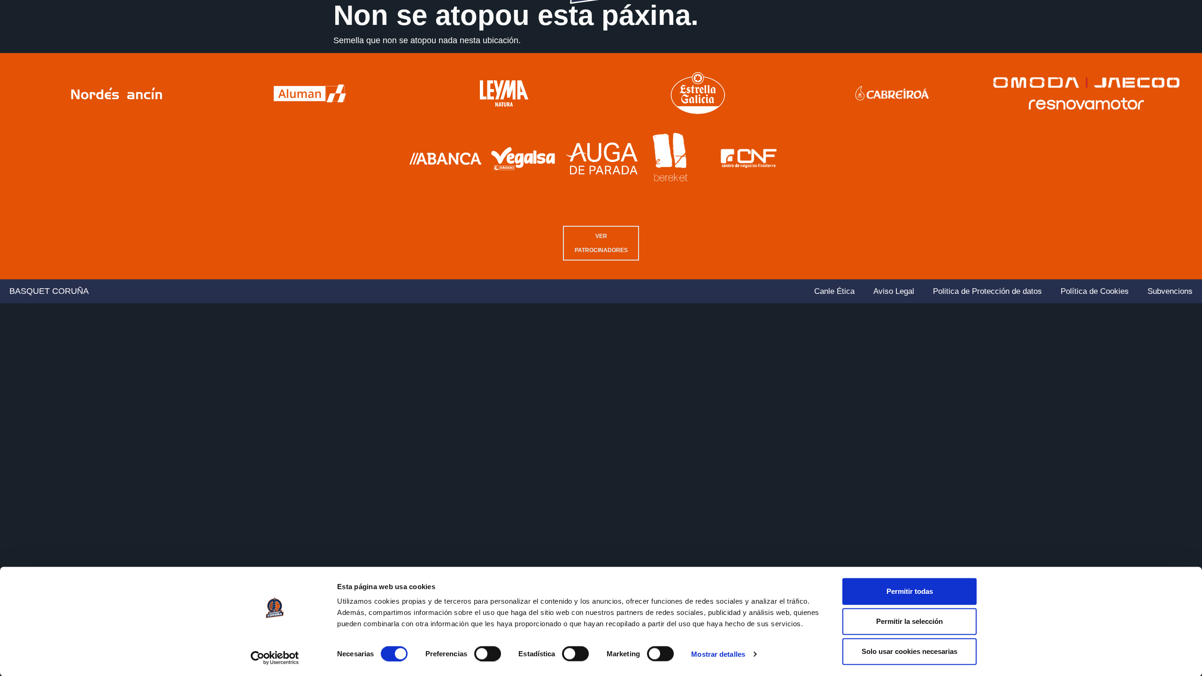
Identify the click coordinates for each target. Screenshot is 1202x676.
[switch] (487, 653)
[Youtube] (1131, 68)
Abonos (988, 44)
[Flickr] (1187, 68)
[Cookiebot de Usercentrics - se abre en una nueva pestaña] (275, 658)
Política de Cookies (1095, 291)
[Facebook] (1145, 68)
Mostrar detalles (718, 654)
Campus (1083, 44)
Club (25, 44)
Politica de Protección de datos (987, 291)
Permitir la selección (909, 621)
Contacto (1170, 44)
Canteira (163, 44)
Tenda (1126, 44)
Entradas (1035, 44)
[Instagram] (1159, 68)
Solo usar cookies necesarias (909, 651)
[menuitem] (1092, 68)
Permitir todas (909, 591)
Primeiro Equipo (91, 44)
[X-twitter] (1173, 68)
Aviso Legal (893, 291)
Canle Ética (834, 291)
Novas (207, 44)
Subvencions (1170, 291)
